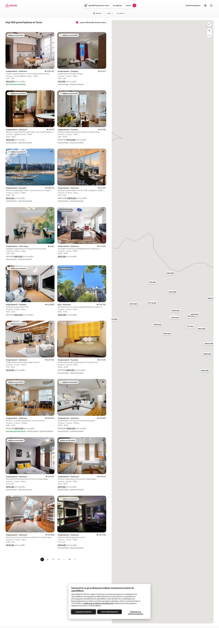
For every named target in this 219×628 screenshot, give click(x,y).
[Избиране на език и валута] (205, 5)
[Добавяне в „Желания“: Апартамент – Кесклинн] (51, 35)
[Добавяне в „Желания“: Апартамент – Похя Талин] (51, 210)
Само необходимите (109, 612)
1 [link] (42, 559)
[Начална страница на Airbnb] (11, 5)
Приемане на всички (83, 612)
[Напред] (75, 559)
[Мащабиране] (209, 30)
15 (69, 559)
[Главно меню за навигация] (211, 5)
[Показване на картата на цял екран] (209, 24)
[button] (10, 81)
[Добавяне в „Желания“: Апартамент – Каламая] (103, 35)
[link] (37, 559)
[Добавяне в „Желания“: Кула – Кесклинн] (103, 268)
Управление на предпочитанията (135, 613)
